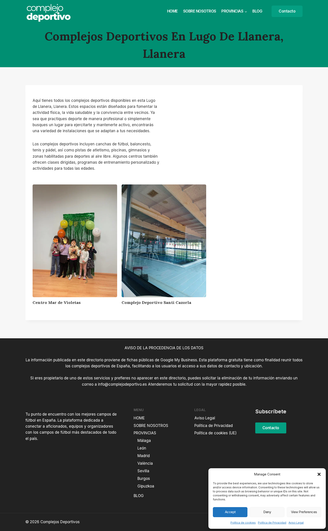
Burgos (143, 478)
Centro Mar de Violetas (57, 302)
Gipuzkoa (145, 486)
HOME (172, 11)
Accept (230, 512)
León (141, 448)
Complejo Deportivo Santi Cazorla (156, 302)
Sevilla (143, 471)
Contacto (287, 11)
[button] (319, 474)
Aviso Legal (296, 522)
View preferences (304, 512)
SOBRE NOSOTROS (199, 11)
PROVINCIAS (145, 433)
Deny (267, 512)
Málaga (144, 440)
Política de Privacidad (272, 522)
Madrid (143, 456)
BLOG (257, 11)
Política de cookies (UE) (215, 433)
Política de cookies (243, 522)
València (145, 463)
